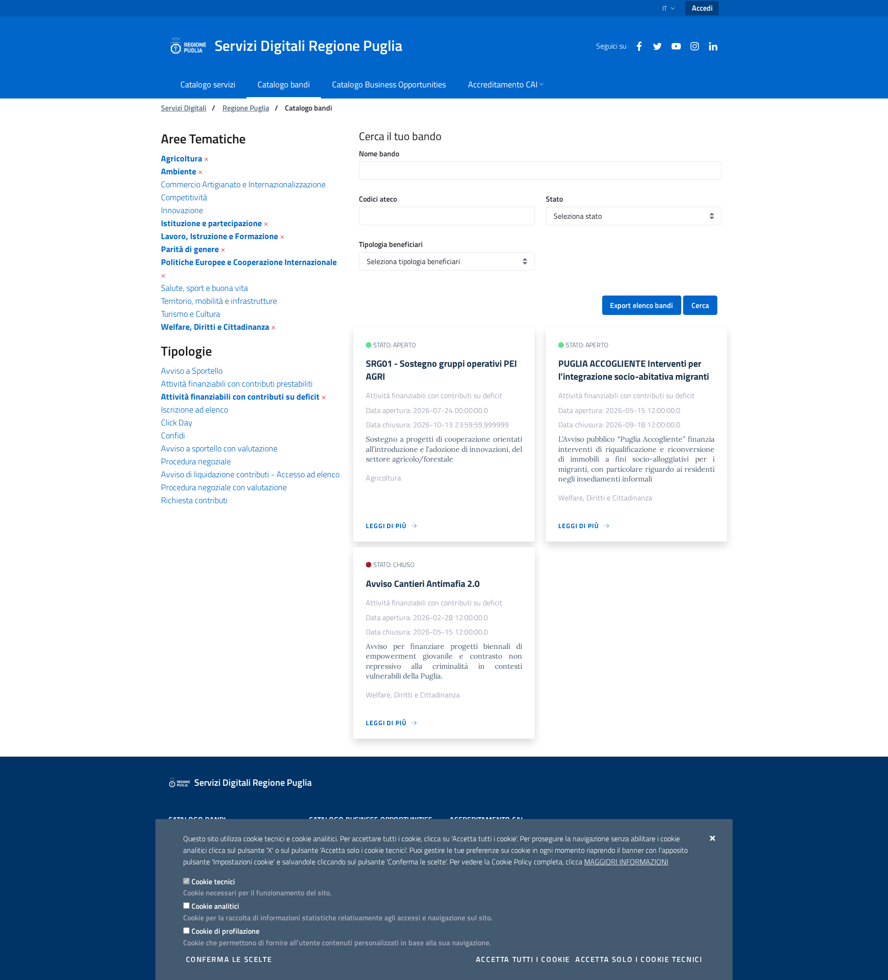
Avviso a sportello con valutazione (219, 448)
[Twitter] (654, 45)
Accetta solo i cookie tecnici (638, 959)
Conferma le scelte (229, 959)
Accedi (702, 7)
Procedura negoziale (196, 461)
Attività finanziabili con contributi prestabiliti (237, 383)
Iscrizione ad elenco (194, 409)
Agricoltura (181, 158)
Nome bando (379, 153)
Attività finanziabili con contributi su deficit (240, 396)
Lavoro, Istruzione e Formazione (219, 236)
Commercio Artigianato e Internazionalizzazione (243, 184)
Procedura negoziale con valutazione (224, 487)
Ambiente (178, 171)
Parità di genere (190, 249)
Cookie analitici (215, 906)
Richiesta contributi (194, 500)
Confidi (173, 435)
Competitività (184, 197)
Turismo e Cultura (190, 314)
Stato (554, 198)
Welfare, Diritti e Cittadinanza (215, 327)
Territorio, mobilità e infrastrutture (219, 301)
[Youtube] (672, 45)
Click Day (176, 422)
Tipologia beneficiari (391, 244)
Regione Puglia (245, 107)
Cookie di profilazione (225, 931)
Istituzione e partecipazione (211, 223)
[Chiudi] (713, 838)
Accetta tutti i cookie (523, 959)
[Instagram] (691, 45)
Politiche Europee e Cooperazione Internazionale (249, 262)
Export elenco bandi (641, 305)
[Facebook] (635, 45)
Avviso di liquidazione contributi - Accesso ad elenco (250, 474)
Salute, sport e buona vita (204, 288)
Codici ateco (378, 198)
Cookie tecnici (213, 881)
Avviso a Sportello (191, 370)
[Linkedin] (709, 45)
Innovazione (182, 210)
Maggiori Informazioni (626, 861)
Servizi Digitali (183, 107)
